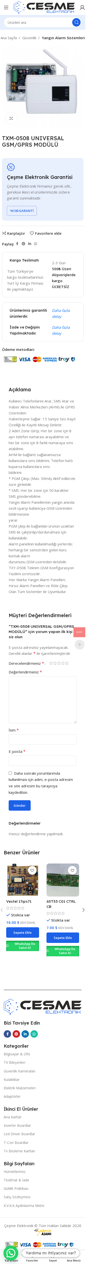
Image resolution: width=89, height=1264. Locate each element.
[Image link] (43, 1006)
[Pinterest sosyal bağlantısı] (23, 243)
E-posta (17, 751)
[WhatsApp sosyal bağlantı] (36, 243)
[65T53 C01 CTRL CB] (62, 880)
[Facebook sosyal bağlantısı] (17, 243)
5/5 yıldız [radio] (67, 663)
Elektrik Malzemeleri (20, 1088)
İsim (14, 730)
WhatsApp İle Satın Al (25, 945)
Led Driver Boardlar (19, 1133)
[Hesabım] (82, 7)
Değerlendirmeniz (25, 672)
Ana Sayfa (8, 37)
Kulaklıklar (12, 1079)
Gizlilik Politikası (16, 1188)
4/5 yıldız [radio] (63, 663)
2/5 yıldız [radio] (55, 663)
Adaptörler (12, 1096)
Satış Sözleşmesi (17, 1197)
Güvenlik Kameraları (19, 1071)
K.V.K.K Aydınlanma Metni (24, 1205)
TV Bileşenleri (14, 1062)
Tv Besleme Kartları (19, 1151)
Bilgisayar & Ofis (17, 1054)
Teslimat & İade (16, 1180)
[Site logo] (44, 6)
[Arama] (76, 22)
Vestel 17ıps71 (18, 901)
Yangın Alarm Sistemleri (63, 37)
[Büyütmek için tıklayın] (11, 118)
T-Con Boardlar (16, 1142)
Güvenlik (29, 37)
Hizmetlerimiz (14, 1171)
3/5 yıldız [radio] (59, 663)
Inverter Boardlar (17, 1125)
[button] (22, 932)
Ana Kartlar (13, 1117)
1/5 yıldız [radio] (51, 663)
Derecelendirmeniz (26, 663)
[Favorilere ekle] (32, 870)
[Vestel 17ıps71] (22, 880)
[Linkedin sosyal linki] (30, 243)
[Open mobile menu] (6, 7)
